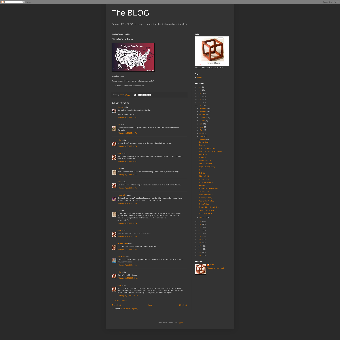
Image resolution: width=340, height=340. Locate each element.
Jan (119, 125)
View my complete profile (216, 268)
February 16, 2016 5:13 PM (127, 133)
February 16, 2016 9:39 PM (127, 236)
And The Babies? (205, 164)
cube (119, 140)
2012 (200, 230)
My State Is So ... (205, 179)
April (201, 133)
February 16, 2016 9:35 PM (127, 203)
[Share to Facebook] (147, 95)
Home (150, 305)
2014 (200, 224)
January (202, 217)
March (201, 136)
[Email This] (139, 95)
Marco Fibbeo (204, 204)
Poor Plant (203, 154)
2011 (200, 233)
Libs (200, 170)
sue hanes (121, 257)
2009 (200, 240)
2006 (200, 249)
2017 (200, 103)
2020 (200, 93)
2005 (200, 252)
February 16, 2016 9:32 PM (127, 188)
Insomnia (202, 158)
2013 (200, 227)
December (203, 108)
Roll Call (202, 173)
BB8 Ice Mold (204, 176)
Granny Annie (123, 243)
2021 (200, 90)
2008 (200, 243)
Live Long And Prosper (207, 148)
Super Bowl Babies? (206, 210)
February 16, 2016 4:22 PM (127, 118)
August (202, 121)
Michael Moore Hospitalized (209, 207)
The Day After (204, 192)
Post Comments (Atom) (129, 309)
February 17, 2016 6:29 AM (127, 250)
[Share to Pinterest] (149, 95)
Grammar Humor (205, 161)
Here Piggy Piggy (205, 198)
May (201, 130)
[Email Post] (135, 95)
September (203, 118)
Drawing (202, 145)
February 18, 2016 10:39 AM (128, 296)
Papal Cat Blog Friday (207, 167)
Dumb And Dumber (206, 195)
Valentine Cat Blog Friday (208, 189)
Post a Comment (121, 300)
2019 (200, 96)
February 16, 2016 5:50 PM (127, 162)
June (201, 127)
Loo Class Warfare (206, 182)
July (201, 124)
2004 (200, 255)
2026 (200, 87)
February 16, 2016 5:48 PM (127, 146)
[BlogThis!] (142, 95)
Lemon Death (204, 142)
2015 (200, 221)
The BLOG (131, 12)
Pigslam (202, 185)
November (203, 111)
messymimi (122, 195)
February (202, 139)
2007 (200, 246)
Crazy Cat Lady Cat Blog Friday (210, 151)
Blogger (179, 323)
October (202, 114)
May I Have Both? (205, 213)
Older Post (183, 305)
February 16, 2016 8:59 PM (127, 175)
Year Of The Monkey (206, 201)
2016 (200, 106)
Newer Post (116, 305)
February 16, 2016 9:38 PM (127, 223)
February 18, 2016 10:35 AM (128, 278)
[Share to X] (144, 95)
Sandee (120, 107)
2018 (200, 99)
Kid (119, 169)
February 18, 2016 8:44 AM (127, 265)
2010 (200, 237)
